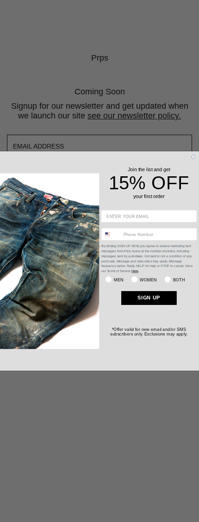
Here (134, 271)
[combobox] (111, 234)
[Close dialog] (193, 157)
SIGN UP (148, 297)
